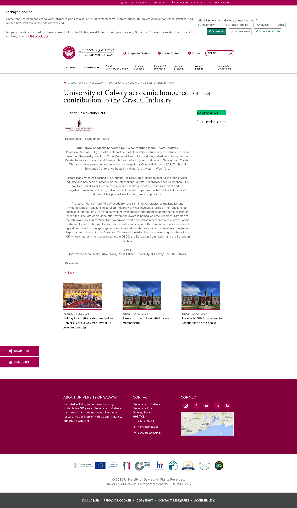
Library (162, 2)
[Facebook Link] (196, 405)
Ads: (281, 24)
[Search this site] (230, 53)
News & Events (116, 83)
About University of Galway (87, 83)
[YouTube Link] (206, 405)
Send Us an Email (149, 432)
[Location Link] (207, 434)
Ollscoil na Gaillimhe (136, 2)
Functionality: (206, 24)
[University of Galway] (88, 52)
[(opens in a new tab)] (96, 468)
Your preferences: (236, 24)
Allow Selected (269, 31)
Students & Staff (221, 2)
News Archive (136, 83)
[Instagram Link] (185, 405)
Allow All (218, 31)
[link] (95, 465)
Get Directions (148, 427)
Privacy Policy (39, 36)
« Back (69, 272)
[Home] (64, 83)
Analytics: (263, 24)
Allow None (242, 31)
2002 (149, 83)
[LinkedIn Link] (217, 405)
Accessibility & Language (189, 2)
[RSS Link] (227, 405)
